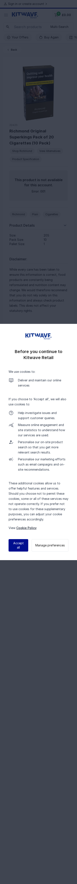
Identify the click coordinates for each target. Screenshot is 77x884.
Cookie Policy (26, 528)
